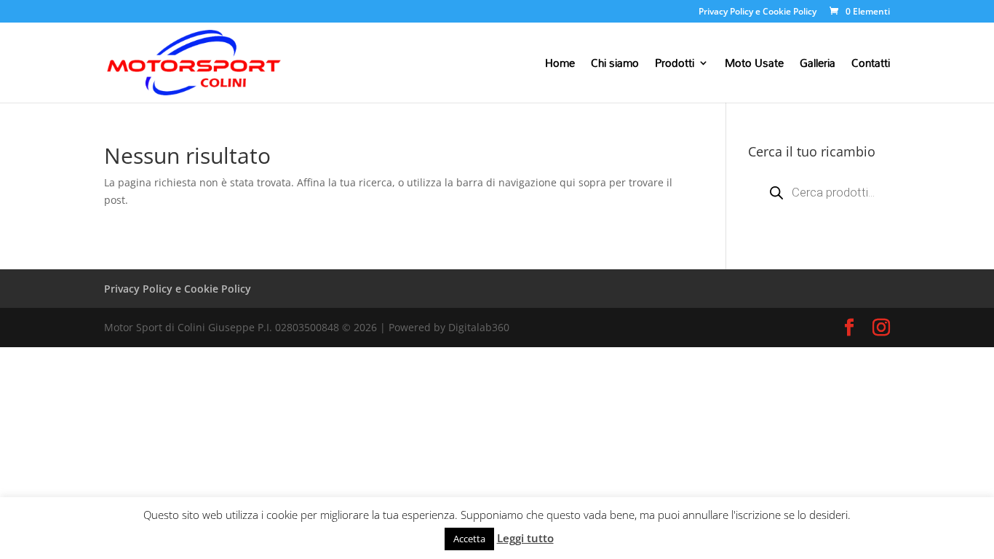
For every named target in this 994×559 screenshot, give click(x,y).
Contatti (870, 66)
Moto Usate (754, 66)
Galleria (817, 66)
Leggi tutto (525, 538)
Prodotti (674, 66)
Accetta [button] (469, 538)
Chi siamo (615, 66)
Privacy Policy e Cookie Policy (757, 12)
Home (560, 66)
